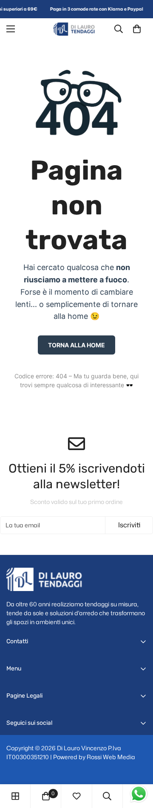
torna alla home (76, 345)
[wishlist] (76, 796)
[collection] (15, 796)
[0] (137, 29)
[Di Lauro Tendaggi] (76, 29)
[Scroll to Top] (137, 763)
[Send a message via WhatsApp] (139, 794)
